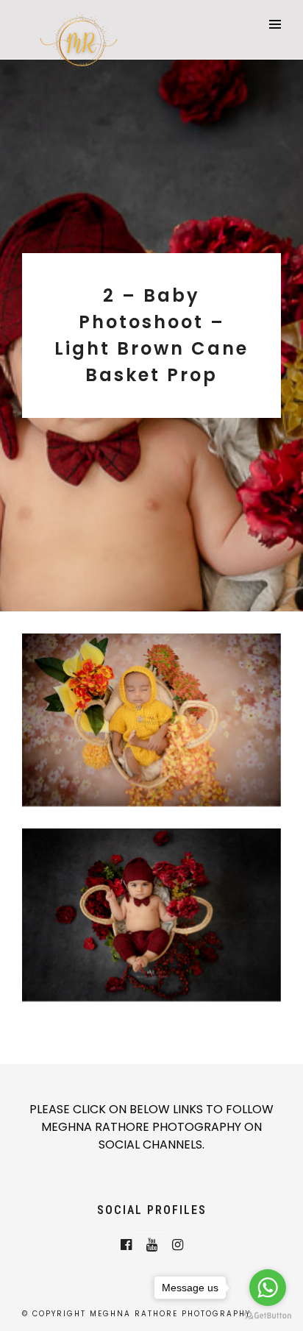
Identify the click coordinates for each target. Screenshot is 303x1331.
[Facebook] (126, 1245)
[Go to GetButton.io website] (267, 1316)
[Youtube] (151, 1245)
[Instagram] (177, 1245)
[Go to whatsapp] (267, 1287)
